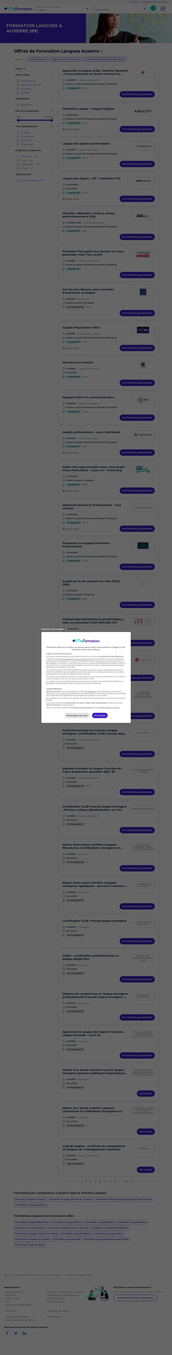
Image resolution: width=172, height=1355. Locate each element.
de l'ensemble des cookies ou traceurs (74, 659)
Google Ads (91, 691)
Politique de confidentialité (82, 708)
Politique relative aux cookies (109, 708)
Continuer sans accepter (52, 629)
